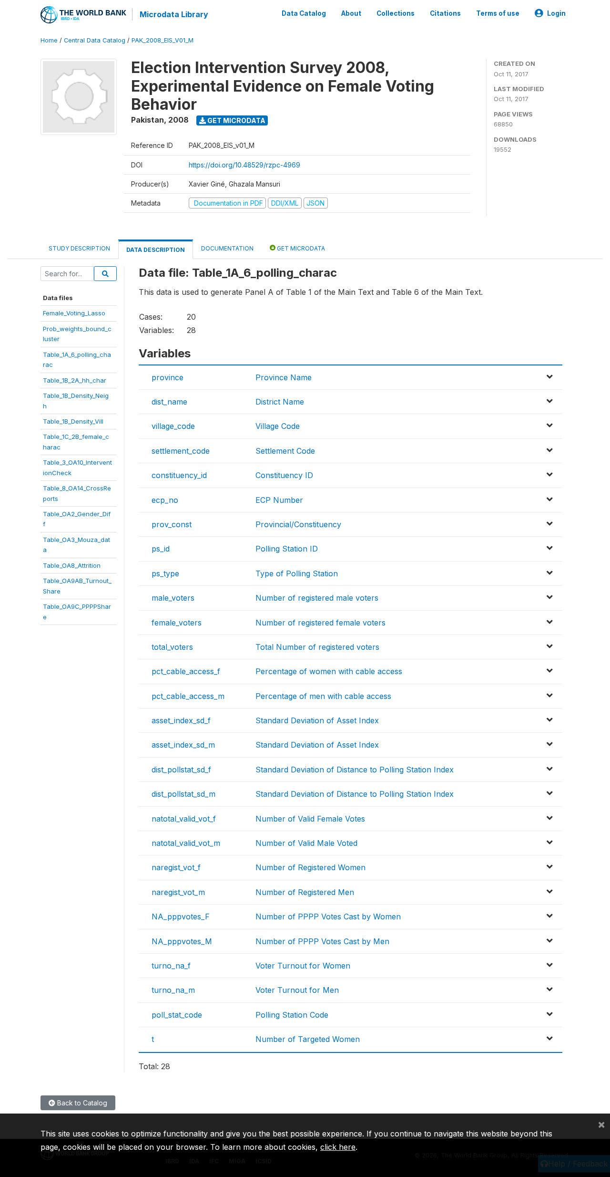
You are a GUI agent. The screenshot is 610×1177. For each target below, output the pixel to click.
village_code (173, 426)
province (167, 377)
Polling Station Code (291, 1015)
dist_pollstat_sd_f (181, 769)
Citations (445, 13)
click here (338, 1147)
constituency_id (179, 475)
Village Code (277, 426)
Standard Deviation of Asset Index (317, 720)
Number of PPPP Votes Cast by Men (322, 941)
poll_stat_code (177, 1015)
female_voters (177, 622)
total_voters (172, 647)
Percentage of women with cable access (328, 671)
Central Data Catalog (94, 40)
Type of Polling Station (296, 573)
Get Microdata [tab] (300, 248)
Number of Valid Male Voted (306, 843)
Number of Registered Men (304, 892)
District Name (279, 401)
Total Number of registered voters (317, 647)
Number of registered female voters (320, 622)
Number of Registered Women (310, 867)
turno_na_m (173, 990)
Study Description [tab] (79, 248)
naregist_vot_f (176, 867)
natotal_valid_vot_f (184, 818)
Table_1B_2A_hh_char (74, 380)
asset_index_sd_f (181, 720)
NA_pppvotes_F (181, 916)
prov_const (172, 524)
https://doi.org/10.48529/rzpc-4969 (244, 165)
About (351, 13)
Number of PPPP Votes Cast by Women (328, 916)
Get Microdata (235, 120)
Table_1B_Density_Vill (73, 421)
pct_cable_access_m (188, 696)
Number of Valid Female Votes (310, 818)
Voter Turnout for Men (297, 990)
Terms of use (497, 13)
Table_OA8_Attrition (72, 565)
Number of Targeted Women (307, 1039)
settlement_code (181, 451)
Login (556, 13)
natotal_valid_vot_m (186, 843)
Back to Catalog (81, 1103)
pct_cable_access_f (186, 671)
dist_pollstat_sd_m (183, 794)
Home (49, 40)
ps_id (161, 548)
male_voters (173, 598)
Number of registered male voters (316, 598)
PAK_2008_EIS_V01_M (162, 40)
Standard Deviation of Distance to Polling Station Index (354, 769)
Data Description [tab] (155, 249)
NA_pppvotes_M (182, 941)
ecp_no (165, 500)
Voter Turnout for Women (302, 965)
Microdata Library (174, 14)
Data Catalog (304, 13)
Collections (395, 13)
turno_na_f (171, 965)
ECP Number (279, 500)
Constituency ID (284, 475)
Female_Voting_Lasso (74, 313)
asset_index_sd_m (183, 745)
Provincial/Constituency (298, 524)
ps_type (165, 573)
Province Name (283, 377)
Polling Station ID (286, 548)
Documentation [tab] (227, 248)
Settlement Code (285, 451)
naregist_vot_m (178, 892)
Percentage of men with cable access (323, 696)
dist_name (169, 401)
